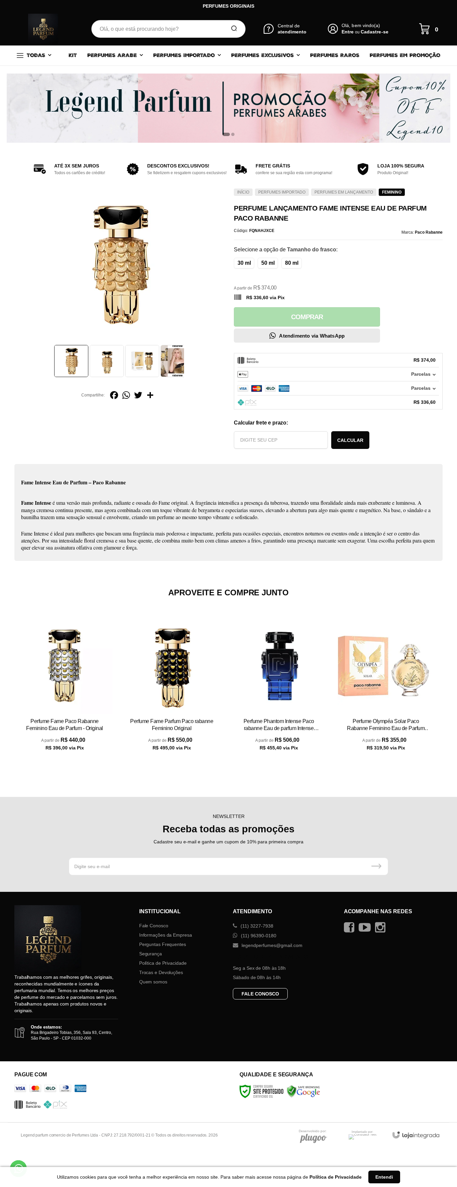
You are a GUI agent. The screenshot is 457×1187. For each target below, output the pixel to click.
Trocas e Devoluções (161, 972)
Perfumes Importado (281, 192)
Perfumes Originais (228, 6)
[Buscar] (232, 29)
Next (185, 361)
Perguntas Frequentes (162, 944)
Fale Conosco (153, 925)
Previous (51, 361)
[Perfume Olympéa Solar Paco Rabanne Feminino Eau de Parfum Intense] (386, 689)
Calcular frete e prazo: (261, 423)
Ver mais (65, 754)
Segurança (150, 953)
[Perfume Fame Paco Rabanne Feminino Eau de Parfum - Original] (64, 689)
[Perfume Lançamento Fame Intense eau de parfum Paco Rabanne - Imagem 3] (142, 361)
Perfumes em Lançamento (343, 192)
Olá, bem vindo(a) (361, 25)
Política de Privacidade (163, 963)
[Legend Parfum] (43, 29)
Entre (348, 31)
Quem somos (153, 981)
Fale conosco (260, 993)
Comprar (307, 317)
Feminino (391, 192)
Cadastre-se (374, 31)
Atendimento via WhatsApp (312, 336)
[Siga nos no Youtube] (366, 927)
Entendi (384, 1177)
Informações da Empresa (165, 935)
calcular (350, 440)
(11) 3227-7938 (256, 926)
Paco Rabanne (429, 232)
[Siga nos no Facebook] (351, 927)
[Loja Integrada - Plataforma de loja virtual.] (416, 1135)
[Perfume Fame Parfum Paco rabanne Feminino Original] (171, 689)
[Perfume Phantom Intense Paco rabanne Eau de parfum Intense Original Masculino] (279, 689)
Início (243, 192)
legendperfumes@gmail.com (271, 945)
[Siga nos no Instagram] (382, 927)
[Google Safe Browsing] (303, 1091)
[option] (228, 108)
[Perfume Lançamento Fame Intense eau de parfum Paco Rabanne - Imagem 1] (71, 361)
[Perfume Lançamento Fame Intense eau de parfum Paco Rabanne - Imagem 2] (107, 361)
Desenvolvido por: (313, 1131)
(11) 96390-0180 (258, 935)
